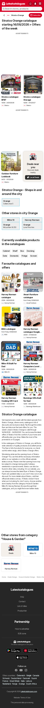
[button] (35, 4)
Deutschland (16, 678)
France (5, 681)
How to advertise (22, 629)
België (28, 675)
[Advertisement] (22, 52)
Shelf (15, 251)
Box (22, 251)
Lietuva (29, 681)
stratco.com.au (7, 461)
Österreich (21, 675)
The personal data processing (22, 702)
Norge (14, 684)
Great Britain (15, 681)
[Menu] (40, 4)
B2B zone (22, 633)
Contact (22, 601)
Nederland (6, 684)
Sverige (22, 684)
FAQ (22, 597)
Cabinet (6, 251)
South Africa (31, 684)
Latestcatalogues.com (29, 691)
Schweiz (6, 678)
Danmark (26, 678)
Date (5, 256)
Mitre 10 (5, 486)
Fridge (24, 256)
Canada (36, 675)
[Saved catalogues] (30, 4)
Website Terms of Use (22, 697)
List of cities (22, 606)
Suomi (34, 678)
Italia (23, 681)
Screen (33, 256)
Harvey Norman (14, 486)
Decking (30, 251)
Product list (22, 611)
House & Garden (32, 484)
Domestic (14, 256)
